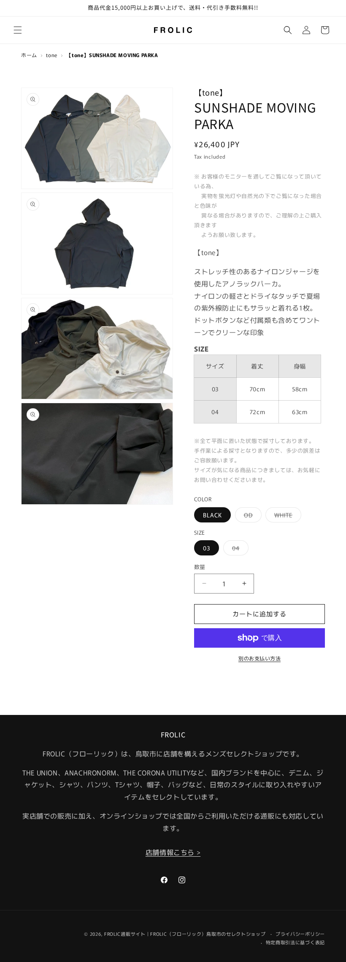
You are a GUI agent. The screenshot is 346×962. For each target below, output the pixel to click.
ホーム (29, 54)
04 (239, 549)
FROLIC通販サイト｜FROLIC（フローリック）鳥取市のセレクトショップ (185, 933)
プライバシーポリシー (300, 933)
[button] (17, 30)
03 (206, 548)
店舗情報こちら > (173, 852)
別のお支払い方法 (259, 658)
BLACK (212, 515)
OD (251, 516)
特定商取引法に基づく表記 (295, 942)
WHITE (286, 516)
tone (51, 54)
